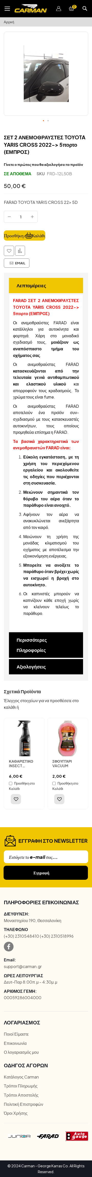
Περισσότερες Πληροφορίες (32, 645)
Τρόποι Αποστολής (21, 1095)
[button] (59, 9)
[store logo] (30, 8)
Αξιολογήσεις (31, 667)
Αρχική (9, 22)
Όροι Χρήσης (16, 1113)
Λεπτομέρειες (31, 285)
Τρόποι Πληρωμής (21, 1085)
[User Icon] (59, 9)
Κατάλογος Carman (21, 1077)
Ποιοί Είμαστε (16, 1034)
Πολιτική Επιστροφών (23, 1104)
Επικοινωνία (15, 1043)
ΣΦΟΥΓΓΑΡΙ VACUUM (62, 763)
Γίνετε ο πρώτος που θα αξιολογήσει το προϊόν (43, 164)
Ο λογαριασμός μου (21, 1052)
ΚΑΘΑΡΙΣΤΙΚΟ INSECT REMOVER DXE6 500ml (23, 768)
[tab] (46, 285)
